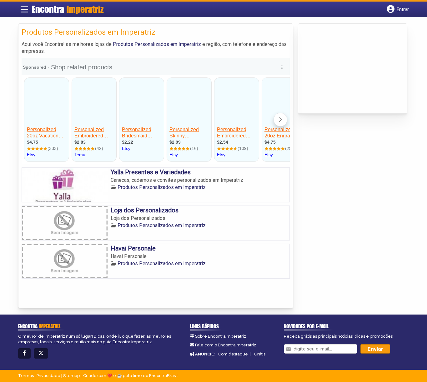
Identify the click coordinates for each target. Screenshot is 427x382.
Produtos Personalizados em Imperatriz (157, 44)
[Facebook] (24, 353)
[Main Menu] (24, 9)
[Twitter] (41, 353)
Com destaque (233, 354)
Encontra (68, 9)
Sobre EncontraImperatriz (220, 336)
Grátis (259, 354)
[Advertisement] (348, 69)
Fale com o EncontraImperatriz (225, 345)
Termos (26, 375)
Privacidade (48, 375)
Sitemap (71, 375)
